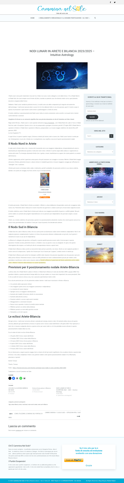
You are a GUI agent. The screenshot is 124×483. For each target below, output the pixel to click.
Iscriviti (92, 117)
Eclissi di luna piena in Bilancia (41, 388)
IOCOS (79, 480)
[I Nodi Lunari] (44, 174)
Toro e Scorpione (49, 123)
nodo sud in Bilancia (42, 404)
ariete (12, 404)
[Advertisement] (62, 35)
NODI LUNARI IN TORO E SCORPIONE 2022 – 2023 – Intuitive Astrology (66, 390)
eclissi (20, 404)
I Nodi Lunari (45, 189)
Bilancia (16, 404)
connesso (18, 430)
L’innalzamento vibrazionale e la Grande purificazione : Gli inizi (64, 18)
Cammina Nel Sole (19, 480)
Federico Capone (45, 187)
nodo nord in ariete (32, 404)
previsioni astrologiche (19, 402)
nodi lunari (24, 404)
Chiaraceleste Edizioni (44, 192)
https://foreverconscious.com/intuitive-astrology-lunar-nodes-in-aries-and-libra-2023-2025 (39, 368)
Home (32, 18)
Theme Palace (111, 480)
